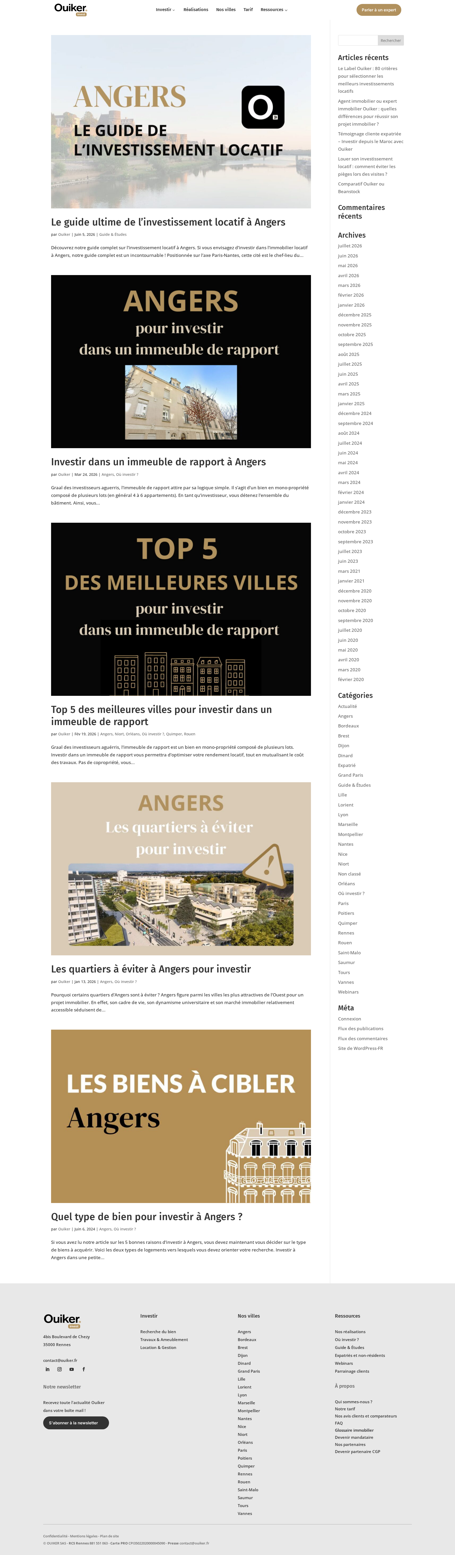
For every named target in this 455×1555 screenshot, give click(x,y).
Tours (344, 972)
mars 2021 (349, 571)
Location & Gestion (158, 1347)
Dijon (343, 745)
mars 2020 (349, 670)
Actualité (347, 706)
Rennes (346, 933)
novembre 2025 (355, 325)
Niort (119, 733)
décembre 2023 (355, 512)
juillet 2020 (350, 630)
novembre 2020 (355, 601)
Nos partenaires (350, 1444)
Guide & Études (113, 234)
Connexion (349, 1019)
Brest (343, 736)
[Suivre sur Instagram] (59, 1369)
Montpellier (350, 834)
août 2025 (348, 354)
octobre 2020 (352, 610)
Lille (342, 795)
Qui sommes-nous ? (353, 1401)
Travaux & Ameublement (164, 1339)
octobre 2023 (352, 532)
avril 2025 (348, 384)
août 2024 (348, 433)
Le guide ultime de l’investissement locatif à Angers (168, 222)
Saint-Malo (349, 953)
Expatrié (347, 765)
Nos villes (249, 1316)
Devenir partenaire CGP (357, 1451)
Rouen (189, 733)
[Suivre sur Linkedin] (47, 1369)
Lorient (345, 805)
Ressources (347, 1316)
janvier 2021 (351, 581)
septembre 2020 (355, 620)
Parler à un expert (379, 9)
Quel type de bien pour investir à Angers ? (147, 1217)
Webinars (348, 992)
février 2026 (351, 295)
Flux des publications (360, 1028)
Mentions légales (83, 1536)
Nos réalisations (350, 1331)
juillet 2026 (350, 246)
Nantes (345, 844)
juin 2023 (348, 561)
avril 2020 (348, 660)
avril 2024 (348, 473)
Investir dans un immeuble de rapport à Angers (158, 462)
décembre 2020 (355, 591)
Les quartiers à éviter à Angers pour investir (151, 969)
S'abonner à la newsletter (73, 1422)
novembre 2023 (355, 522)
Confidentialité (55, 1536)
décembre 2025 (355, 315)
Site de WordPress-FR (360, 1048)
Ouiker (64, 234)
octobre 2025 (352, 334)
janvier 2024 (351, 502)
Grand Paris (350, 775)
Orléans (133, 733)
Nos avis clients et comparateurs (366, 1416)
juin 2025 (348, 374)
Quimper (174, 733)
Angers (108, 474)
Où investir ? (127, 474)
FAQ (339, 1423)
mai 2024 (348, 462)
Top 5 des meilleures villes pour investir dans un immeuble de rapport (161, 715)
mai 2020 (348, 650)
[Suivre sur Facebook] (84, 1369)
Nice (343, 854)
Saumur (346, 962)
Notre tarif (345, 1408)
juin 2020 (348, 640)
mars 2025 (349, 394)
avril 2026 (348, 275)
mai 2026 (348, 265)
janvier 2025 (351, 403)
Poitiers (346, 913)
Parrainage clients (352, 1371)
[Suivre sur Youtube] (71, 1369)
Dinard (345, 755)
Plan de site (109, 1536)
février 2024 (351, 492)
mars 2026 (349, 285)
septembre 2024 (355, 423)
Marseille (348, 824)
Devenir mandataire (354, 1437)
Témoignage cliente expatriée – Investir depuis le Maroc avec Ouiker (370, 141)
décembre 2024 (355, 413)
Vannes (346, 982)
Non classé (349, 874)
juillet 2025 (350, 364)
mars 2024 (349, 482)
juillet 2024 (350, 443)
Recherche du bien (158, 1331)
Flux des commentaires (363, 1038)
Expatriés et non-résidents (360, 1355)
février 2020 (351, 679)
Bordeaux (348, 726)
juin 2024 (348, 453)
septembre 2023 (355, 542)
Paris (343, 903)
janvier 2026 (351, 305)
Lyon (343, 814)
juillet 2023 (350, 551)
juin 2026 (348, 256)
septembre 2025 (355, 344)
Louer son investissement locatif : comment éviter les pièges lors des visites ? (366, 166)
